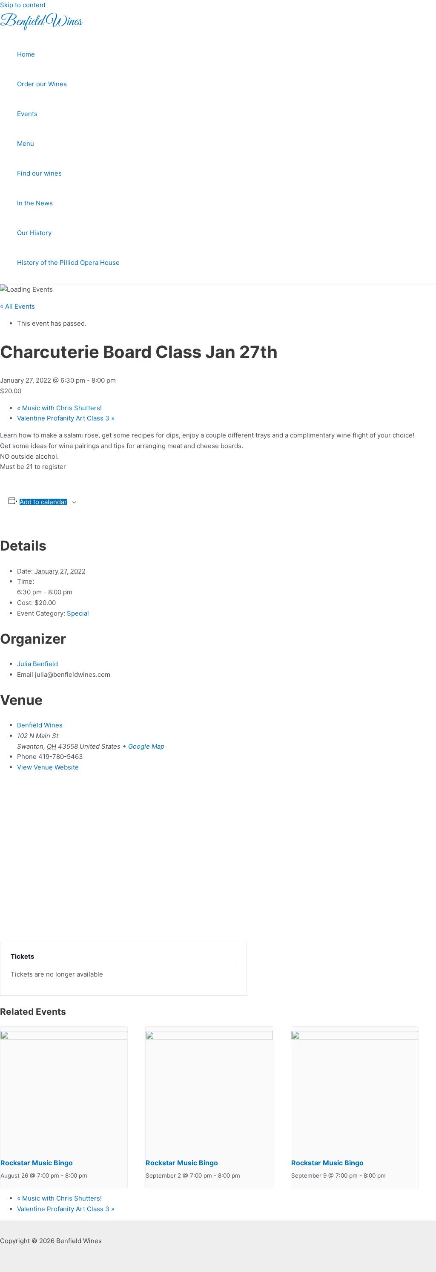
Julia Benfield (37, 664)
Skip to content (23, 5)
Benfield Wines (41, 21)
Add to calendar (43, 502)
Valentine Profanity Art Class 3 (66, 418)
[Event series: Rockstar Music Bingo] (92, 1175)
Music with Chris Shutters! (59, 408)
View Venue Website (48, 767)
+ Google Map (143, 746)
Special (78, 613)
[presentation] (63, 1037)
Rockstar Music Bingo (36, 1162)
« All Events (17, 306)
